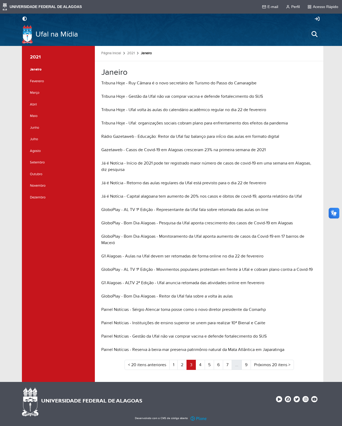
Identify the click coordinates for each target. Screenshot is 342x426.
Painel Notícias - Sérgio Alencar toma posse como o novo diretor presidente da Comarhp (183, 309)
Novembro (37, 185)
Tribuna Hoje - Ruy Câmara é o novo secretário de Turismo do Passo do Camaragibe (178, 83)
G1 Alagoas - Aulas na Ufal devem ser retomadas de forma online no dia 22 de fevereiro (182, 256)
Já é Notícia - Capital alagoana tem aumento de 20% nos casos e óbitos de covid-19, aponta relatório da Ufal (201, 196)
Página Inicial (111, 53)
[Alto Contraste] (24, 19)
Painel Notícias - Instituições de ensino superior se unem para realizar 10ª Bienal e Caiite (183, 323)
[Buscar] (314, 34)
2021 (131, 53)
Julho (34, 139)
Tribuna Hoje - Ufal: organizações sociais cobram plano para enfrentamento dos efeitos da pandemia (194, 123)
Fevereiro (37, 81)
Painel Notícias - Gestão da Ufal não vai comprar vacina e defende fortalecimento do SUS (184, 336)
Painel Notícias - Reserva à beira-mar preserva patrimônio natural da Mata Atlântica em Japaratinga (192, 349)
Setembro (37, 162)
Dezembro (37, 197)
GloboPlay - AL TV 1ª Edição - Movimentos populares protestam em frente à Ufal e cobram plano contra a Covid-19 (207, 269)
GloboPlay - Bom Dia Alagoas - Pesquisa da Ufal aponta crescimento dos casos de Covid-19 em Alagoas (197, 223)
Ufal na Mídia (57, 34)
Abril (33, 104)
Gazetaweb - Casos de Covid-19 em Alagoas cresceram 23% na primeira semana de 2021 (183, 150)
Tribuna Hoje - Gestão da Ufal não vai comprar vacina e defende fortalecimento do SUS (182, 96)
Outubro (36, 174)
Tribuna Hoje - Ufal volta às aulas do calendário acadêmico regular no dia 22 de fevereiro (183, 109)
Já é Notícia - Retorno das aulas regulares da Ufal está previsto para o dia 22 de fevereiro (183, 183)
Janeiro (35, 69)
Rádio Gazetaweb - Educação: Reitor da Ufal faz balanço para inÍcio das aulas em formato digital (190, 136)
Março (34, 93)
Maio (33, 116)
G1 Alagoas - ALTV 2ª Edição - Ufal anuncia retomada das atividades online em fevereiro (182, 283)
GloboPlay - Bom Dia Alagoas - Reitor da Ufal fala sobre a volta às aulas (167, 296)
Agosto (35, 151)
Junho (34, 128)
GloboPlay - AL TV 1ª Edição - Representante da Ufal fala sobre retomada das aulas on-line (184, 209)
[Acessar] (317, 19)
